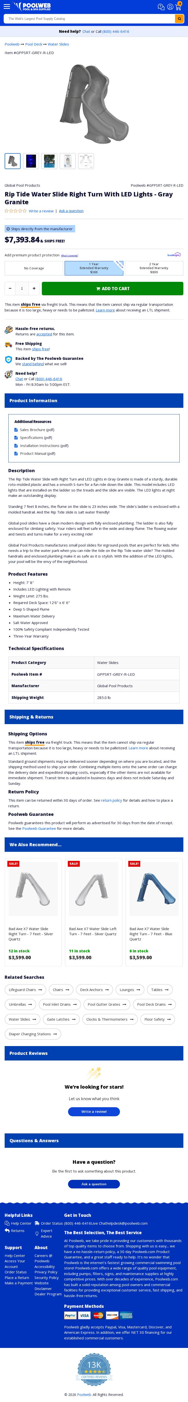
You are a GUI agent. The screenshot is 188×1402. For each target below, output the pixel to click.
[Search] (179, 18)
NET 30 (137, 1332)
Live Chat (98, 1223)
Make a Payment (19, 1282)
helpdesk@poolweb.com (127, 1223)
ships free (40, 348)
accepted (44, 333)
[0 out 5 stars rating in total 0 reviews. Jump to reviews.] (17, 210)
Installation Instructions (39, 445)
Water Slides (58, 44)
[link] (112, 288)
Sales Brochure (32, 429)
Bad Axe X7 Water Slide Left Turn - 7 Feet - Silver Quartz (93, 931)
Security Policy (47, 1277)
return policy (111, 800)
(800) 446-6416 (115, 31)
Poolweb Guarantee (39, 828)
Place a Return (17, 1277)
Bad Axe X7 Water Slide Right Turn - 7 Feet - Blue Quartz (150, 933)
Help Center (21, 1223)
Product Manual (33, 453)
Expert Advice (46, 1233)
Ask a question (71, 210)
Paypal (110, 1326)
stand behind (33, 363)
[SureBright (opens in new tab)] (173, 255)
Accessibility (45, 1266)
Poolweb (12, 44)
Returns (17, 1230)
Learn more (105, 310)
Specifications (31, 437)
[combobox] (94, 18)
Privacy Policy (46, 1271)
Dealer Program (48, 1293)
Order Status (52, 1223)
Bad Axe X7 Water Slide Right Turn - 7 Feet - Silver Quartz (31, 933)
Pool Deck (33, 44)
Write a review (41, 211)
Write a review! (94, 1111)
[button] (162, 7)
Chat (86, 31)
